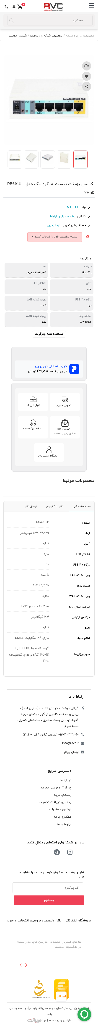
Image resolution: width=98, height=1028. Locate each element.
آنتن (87, 544)
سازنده (86, 523)
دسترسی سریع (59, 770)
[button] (20, 965)
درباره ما (65, 780)
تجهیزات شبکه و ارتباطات (46, 36)
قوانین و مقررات (60, 809)
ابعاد (87, 533)
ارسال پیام (71, 752)
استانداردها (83, 586)
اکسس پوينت (17, 36)
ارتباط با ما (76, 696)
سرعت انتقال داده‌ (79, 607)
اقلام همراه (83, 638)
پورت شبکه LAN (80, 575)
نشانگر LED (83, 554)
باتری (87, 628)
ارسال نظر (31, 507)
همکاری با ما (62, 817)
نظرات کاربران (54, 507)
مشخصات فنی (82, 507)
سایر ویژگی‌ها (82, 654)
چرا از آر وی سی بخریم (56, 787)
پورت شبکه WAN (79, 596)
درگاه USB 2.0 (81, 565)
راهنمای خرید (62, 795)
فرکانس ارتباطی (81, 617)
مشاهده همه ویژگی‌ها (49, 334)
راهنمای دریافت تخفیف (55, 802)
